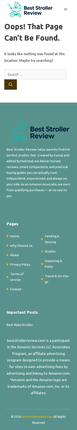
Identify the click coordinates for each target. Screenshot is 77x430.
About (14, 255)
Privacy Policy (20, 264)
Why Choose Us (21, 245)
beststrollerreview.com (26, 340)
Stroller (50, 251)
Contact (16, 289)
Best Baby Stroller (19, 325)
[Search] (10, 84)
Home (14, 236)
